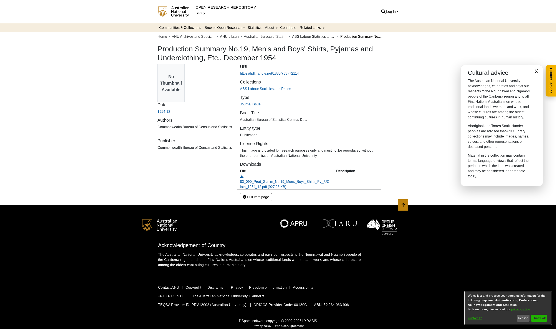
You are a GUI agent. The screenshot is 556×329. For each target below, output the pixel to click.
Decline (523, 318)
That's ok (539, 318)
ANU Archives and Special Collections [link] (193, 36)
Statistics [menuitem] (254, 27)
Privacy (237, 287)
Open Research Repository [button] (225, 7)
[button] (383, 11)
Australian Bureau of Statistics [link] (265, 36)
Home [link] (162, 36)
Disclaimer (216, 287)
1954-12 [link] (163, 111)
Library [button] (200, 13)
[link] (265, 89)
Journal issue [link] (250, 104)
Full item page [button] (257, 197)
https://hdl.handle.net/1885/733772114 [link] (269, 73)
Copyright (193, 287)
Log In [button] (391, 11)
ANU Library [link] (229, 36)
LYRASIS (309, 321)
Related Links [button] (310, 27)
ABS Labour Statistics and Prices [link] (314, 36)
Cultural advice (551, 80)
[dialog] (508, 308)
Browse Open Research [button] (223, 27)
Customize (475, 318)
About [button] (269, 27)
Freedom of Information (268, 287)
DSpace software (252, 321)
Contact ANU (168, 287)
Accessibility (303, 287)
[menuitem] (224, 27)
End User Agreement (289, 325)
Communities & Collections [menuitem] (180, 27)
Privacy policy (262, 325)
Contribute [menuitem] (288, 27)
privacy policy (520, 309)
